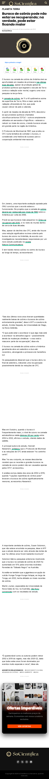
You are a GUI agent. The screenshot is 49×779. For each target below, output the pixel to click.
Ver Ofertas (24, 726)
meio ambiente (26, 672)
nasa (36, 672)
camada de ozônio (12, 98)
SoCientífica (7, 31)
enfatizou (16, 449)
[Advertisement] (24, 172)
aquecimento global (34, 670)
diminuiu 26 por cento (29, 435)
